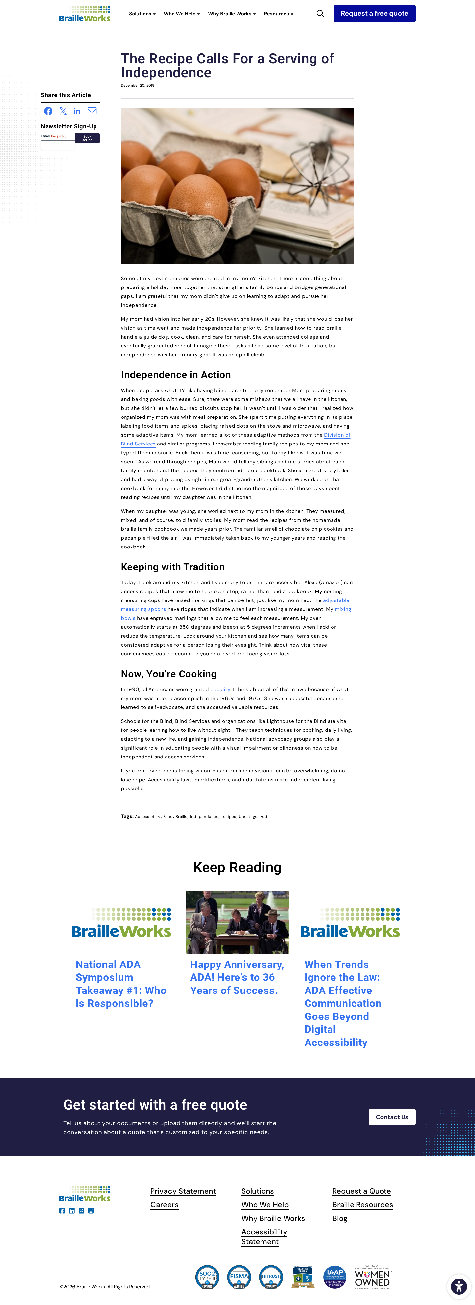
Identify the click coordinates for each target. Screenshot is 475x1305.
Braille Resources (362, 1204)
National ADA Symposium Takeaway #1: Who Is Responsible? (121, 984)
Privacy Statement (183, 1191)
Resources (277, 13)
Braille (181, 816)
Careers (164, 1204)
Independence (204, 816)
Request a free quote (374, 13)
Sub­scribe (87, 138)
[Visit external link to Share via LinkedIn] (77, 110)
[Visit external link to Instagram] (91, 1210)
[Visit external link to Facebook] (62, 1210)
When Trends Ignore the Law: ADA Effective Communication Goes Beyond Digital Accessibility (343, 1003)
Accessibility (147, 816)
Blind (168, 816)
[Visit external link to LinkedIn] (72, 1210)
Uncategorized (253, 816)
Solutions (141, 13)
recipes (228, 816)
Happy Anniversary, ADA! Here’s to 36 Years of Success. (237, 977)
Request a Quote (361, 1191)
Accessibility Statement (264, 1236)
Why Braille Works (230, 13)
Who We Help (180, 13)
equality (221, 689)
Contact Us (392, 1117)
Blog (340, 1218)
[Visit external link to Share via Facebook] (48, 110)
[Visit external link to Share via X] (63, 110)
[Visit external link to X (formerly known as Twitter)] (81, 1210)
